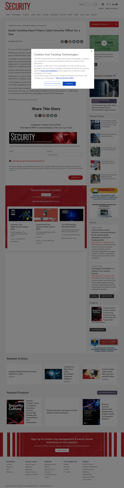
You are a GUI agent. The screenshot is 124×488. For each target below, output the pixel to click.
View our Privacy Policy (65, 78)
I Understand (69, 83)
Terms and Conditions (48, 71)
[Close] (91, 51)
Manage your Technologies (53, 83)
